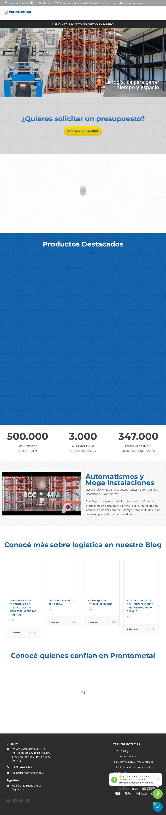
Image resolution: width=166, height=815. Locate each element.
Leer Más (16, 633)
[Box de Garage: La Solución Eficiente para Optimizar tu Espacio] (141, 577)
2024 (90, 609)
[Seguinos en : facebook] (8, 801)
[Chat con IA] (158, 794)
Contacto (121, 772)
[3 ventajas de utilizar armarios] (101, 577)
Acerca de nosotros (126, 756)
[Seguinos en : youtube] (27, 801)
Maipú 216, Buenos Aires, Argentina (27, 787)
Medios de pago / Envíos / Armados (135, 761)
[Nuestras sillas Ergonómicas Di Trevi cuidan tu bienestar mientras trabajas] (23, 577)
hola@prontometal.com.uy (28, 773)
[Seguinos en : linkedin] (15, 801)
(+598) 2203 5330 (22, 766)
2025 (11, 620)
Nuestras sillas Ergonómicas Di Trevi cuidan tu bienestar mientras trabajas (22, 607)
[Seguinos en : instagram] (21, 801)
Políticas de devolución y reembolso (135, 767)
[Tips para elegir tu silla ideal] (62, 577)
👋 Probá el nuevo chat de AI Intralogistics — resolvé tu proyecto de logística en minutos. (136, 779)
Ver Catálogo (123, 751)
